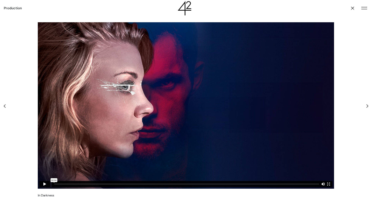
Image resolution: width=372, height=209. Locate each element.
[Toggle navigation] (364, 8)
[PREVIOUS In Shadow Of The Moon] (4, 106)
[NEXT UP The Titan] (367, 106)
